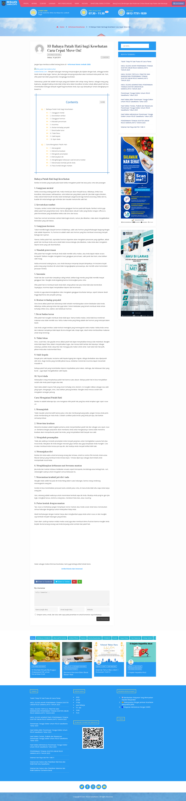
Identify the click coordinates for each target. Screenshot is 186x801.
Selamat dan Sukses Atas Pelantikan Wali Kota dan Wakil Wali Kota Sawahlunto (47, 763)
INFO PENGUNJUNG (65, 3)
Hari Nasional (135, 638)
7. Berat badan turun (57, 130)
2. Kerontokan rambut (57, 116)
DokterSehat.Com (40, 72)
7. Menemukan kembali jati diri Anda (62, 163)
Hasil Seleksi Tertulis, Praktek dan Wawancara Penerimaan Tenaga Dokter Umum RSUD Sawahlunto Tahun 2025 (137, 108)
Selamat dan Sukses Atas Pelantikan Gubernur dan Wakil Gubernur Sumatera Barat (47, 769)
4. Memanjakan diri (57, 157)
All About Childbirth (43, 638)
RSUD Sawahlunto (92, 797)
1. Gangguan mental (57, 113)
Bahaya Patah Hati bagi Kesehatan (59, 109)
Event (115, 638)
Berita (83, 638)
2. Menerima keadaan (57, 151)
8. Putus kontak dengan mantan (61, 166)
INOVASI (85, 3)
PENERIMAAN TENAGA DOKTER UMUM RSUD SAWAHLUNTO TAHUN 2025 (135, 122)
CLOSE (103, 102)
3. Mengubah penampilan (59, 154)
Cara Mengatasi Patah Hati (56, 144)
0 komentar (105, 57)
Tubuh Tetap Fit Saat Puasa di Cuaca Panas (136, 61)
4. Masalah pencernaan (58, 121)
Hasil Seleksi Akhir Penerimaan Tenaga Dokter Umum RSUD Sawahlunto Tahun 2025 (137, 100)
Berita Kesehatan (94, 638)
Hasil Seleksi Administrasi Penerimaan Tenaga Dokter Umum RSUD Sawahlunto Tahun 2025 (137, 115)
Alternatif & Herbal (59, 638)
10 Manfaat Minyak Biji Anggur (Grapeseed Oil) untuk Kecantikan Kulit (44, 672)
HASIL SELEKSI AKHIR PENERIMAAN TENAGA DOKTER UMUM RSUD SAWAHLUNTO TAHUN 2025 (137, 68)
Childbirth (107, 638)
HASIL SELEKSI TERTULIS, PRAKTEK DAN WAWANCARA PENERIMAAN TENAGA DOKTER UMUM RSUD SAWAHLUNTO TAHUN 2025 (135, 77)
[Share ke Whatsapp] (79, 582)
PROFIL (26, 3)
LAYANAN (52, 3)
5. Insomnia (54, 124)
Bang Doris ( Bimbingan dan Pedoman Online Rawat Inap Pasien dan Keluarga (140, 3)
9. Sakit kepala (55, 136)
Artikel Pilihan (73, 638)
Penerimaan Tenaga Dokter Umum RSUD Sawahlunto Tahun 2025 (135, 94)
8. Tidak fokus (55, 133)
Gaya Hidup (124, 638)
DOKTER (43, 3)
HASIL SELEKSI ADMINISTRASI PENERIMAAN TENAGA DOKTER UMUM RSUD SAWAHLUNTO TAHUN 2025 (137, 87)
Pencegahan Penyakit (70, 669)
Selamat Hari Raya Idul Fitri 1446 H (133, 127)
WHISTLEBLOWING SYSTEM (100, 3)
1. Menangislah (55, 148)
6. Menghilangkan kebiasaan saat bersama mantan (67, 160)
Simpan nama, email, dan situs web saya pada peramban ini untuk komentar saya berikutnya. (69, 615)
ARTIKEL (34, 3)
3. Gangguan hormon (57, 119)
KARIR (77, 3)
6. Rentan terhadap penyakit (59, 127)
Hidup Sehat (147, 638)
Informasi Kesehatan (76, 27)
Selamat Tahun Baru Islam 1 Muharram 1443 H (107, 671)
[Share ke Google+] (74, 582)
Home (61, 27)
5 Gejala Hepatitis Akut (137, 672)
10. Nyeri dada (55, 139)
